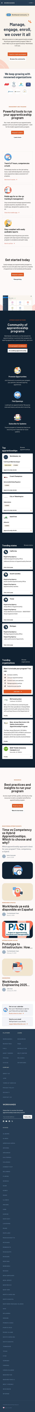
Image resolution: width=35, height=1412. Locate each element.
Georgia (6, 1181)
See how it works (9, 179)
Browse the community (17, 59)
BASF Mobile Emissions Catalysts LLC (18, 749)
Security (6, 1092)
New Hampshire (8, 1275)
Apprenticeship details (10, 470)
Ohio (4, 1308)
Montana (6, 1261)
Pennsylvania (8, 1323)
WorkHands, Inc (15, 456)
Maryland (6, 1233)
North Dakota (8, 1299)
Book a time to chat (15, 1013)
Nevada (5, 1271)
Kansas (5, 1214)
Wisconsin (7, 1389)
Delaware (6, 1171)
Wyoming (6, 1393)
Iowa (4, 1209)
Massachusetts (9, 1237)
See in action (8, 243)
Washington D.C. (9, 1379)
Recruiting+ (7, 1043)
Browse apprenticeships (25, 448)
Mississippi (7, 1252)
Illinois (6, 1200)
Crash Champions (16, 476)
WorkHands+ (7, 1039)
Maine (5, 1228)
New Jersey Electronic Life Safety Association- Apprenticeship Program (19, 724)
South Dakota (8, 1341)
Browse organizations (26, 661)
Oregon (5, 1318)
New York (6, 1289)
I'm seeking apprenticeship (17, 350)
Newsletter (22, 1048)
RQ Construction (16, 699)
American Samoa (9, 1143)
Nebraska (6, 1266)
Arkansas (6, 1152)
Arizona (6, 1148)
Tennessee (7, 1346)
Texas (12, 599)
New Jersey (7, 1280)
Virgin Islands (8, 1370)
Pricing (6, 1058)
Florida (6, 1176)
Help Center (22, 1053)
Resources (22, 1039)
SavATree (13, 516)
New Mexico (7, 1285)
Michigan (13, 626)
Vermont (6, 1360)
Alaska (5, 1138)
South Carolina (15, 574)
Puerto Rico (7, 1327)
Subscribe (27, 1117)
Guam (5, 1185)
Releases (21, 1058)
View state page (8, 567)
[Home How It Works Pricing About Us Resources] (8, 3)
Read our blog (17, 806)
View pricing (17, 279)
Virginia (6, 1365)
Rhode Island (8, 1332)
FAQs (19, 1043)
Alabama (6, 1133)
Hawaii (5, 1190)
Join (4, 1078)
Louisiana (6, 1223)
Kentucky (6, 1219)
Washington (7, 1375)
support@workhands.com (17, 1024)
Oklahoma (6, 1313)
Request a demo (17, 132)
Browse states (28, 545)
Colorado (6, 1162)
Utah (5, 1356)
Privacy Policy (8, 1087)
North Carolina (9, 1294)
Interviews (22, 1062)
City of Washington (16, 496)
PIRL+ (5, 1048)
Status (5, 1062)
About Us (6, 1073)
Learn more (17, 137)
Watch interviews (17, 810)
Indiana (6, 1204)
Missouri (6, 1256)
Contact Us (7, 1097)
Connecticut (8, 1167)
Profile (6, 715)
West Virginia (8, 1384)
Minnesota (7, 1247)
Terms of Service (9, 1083)
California (13, 551)
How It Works (8, 1053)
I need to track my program (17, 54)
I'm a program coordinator (17, 346)
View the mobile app (10, 212)
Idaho (5, 1195)
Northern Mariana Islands (13, 1304)
